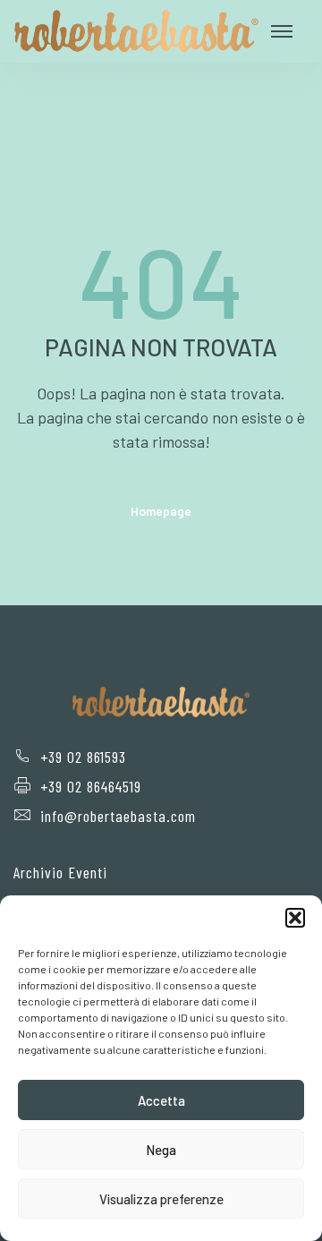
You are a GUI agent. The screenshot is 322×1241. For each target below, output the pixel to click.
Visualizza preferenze (161, 1199)
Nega (161, 1150)
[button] (295, 918)
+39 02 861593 (83, 756)
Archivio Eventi (60, 872)
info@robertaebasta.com (118, 816)
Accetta (161, 1100)
